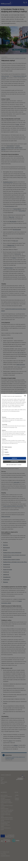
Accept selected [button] (14, 461)
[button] (14, 464)
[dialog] (14, 430)
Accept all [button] (14, 458)
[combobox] (25, 395)
